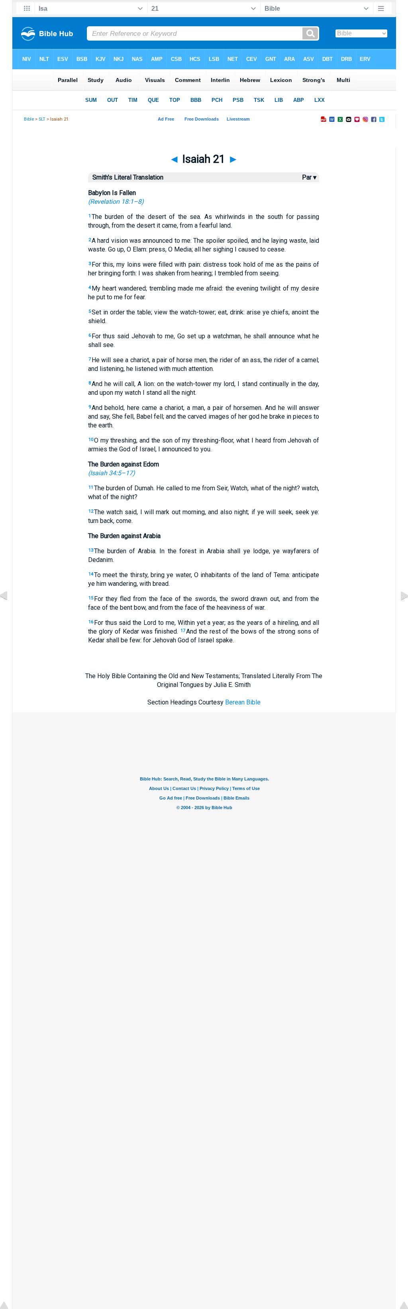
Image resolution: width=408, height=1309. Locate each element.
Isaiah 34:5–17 (111, 473)
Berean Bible (243, 702)
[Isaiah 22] (398, 613)
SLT (42, 119)
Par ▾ (309, 177)
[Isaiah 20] (10, 613)
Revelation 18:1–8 (115, 201)
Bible (29, 119)
